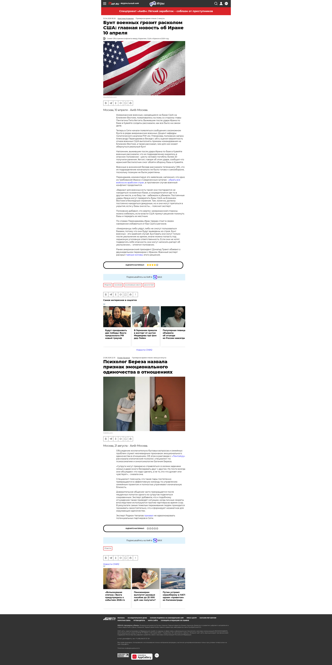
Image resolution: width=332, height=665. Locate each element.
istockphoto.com (110, 97)
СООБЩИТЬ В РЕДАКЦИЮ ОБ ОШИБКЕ (175, 620)
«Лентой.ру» (178, 456)
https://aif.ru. (125, 644)
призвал (148, 515)
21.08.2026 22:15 (109, 358)
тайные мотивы (134, 255)
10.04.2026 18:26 (109, 18)
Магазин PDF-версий (208, 618)
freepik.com (108, 433)
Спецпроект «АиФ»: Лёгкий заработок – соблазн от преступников (166, 11)
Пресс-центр (192, 618)
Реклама (121, 618)
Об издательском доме (137, 618)
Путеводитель (139, 620)
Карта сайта (153, 620)
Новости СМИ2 (144, 350)
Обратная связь (123, 620)
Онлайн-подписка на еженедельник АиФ (167, 618)
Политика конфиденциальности (128, 648)
